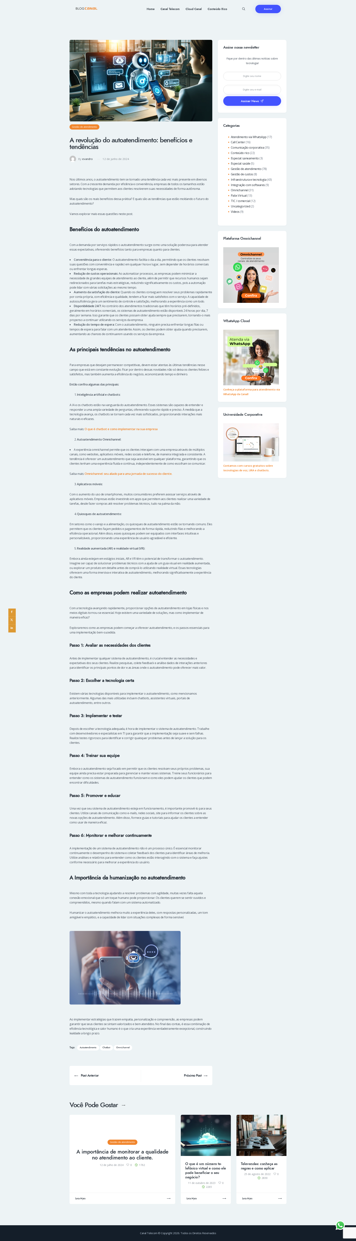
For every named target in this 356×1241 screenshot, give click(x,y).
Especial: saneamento (245, 158)
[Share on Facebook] (12, 613)
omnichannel (123, 1047)
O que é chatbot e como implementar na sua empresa (121, 429)
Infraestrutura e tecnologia (248, 180)
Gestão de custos (242, 174)
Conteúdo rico (240, 153)
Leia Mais (80, 1198)
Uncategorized (240, 206)
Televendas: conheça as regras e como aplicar (259, 1166)
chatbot (106, 1047)
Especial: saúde (240, 163)
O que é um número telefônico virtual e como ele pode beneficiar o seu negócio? (205, 1170)
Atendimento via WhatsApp (248, 137)
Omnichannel (239, 190)
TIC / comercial (240, 201)
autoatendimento (88, 1047)
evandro (87, 159)
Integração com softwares (248, 185)
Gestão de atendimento (84, 126)
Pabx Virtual (239, 195)
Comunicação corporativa (247, 147)
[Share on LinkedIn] (12, 629)
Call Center (238, 142)
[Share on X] (12, 621)
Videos (235, 212)
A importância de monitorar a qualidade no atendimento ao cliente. (122, 1155)
